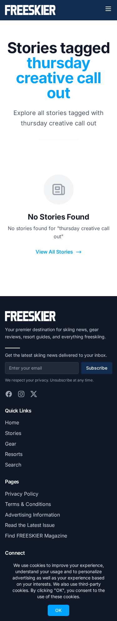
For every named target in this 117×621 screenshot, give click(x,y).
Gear (10, 444)
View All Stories (54, 252)
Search (13, 465)
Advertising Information (32, 515)
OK (58, 610)
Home (12, 422)
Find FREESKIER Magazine (36, 536)
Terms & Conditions (28, 504)
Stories (13, 433)
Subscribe (96, 368)
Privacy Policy (21, 494)
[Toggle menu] (108, 9)
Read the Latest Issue (30, 525)
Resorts (13, 454)
